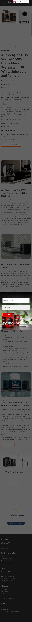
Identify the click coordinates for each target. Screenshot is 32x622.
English (19, 1)
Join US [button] (7, 315)
